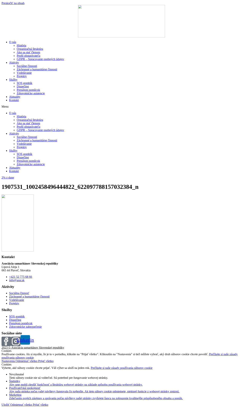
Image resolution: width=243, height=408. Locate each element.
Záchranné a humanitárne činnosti (37, 69)
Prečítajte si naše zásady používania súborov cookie (121, 367)
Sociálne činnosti (27, 66)
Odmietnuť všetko (27, 361)
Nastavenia (9, 361)
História (21, 45)
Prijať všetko (46, 361)
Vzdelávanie (24, 72)
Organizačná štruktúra (30, 48)
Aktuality (14, 96)
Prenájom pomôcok (28, 89)
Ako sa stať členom (28, 52)
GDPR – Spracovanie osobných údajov (40, 59)
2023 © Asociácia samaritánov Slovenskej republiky (33, 347)
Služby (13, 79)
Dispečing (23, 86)
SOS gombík (24, 83)
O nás (12, 42)
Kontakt (14, 100)
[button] (121, 106)
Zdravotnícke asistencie (31, 93)
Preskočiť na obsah (13, 3)
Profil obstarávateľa (28, 55)
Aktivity (14, 62)
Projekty (22, 76)
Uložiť (6, 404)
